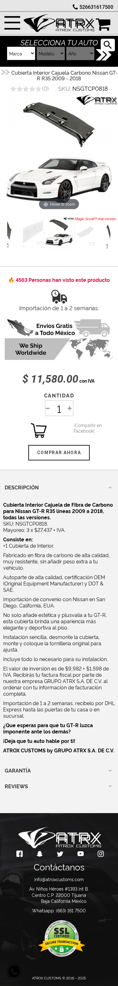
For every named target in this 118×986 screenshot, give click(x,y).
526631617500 (96, 7)
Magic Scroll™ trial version (95, 219)
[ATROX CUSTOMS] (59, 21)
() (45, 88)
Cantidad (59, 395)
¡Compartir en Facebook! (81, 428)
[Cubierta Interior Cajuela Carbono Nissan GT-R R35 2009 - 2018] (59, 232)
